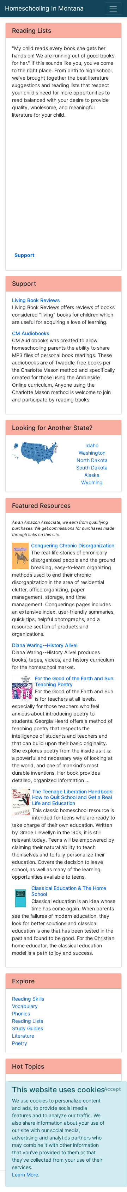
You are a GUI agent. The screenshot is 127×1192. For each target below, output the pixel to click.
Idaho (91, 445)
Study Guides (27, 1028)
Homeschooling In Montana (44, 8)
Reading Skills (28, 999)
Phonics (21, 1013)
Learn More (25, 1175)
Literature (23, 1036)
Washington (92, 453)
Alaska (91, 475)
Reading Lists (27, 1021)
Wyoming (92, 482)
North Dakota (92, 460)
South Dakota (92, 468)
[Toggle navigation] (113, 8)
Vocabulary (25, 1006)
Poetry (19, 1043)
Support (24, 255)
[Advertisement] (63, 184)
